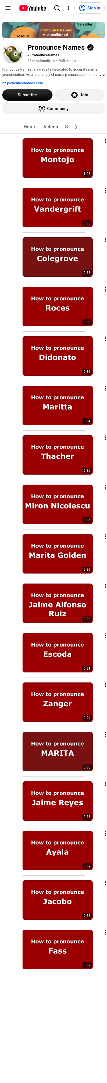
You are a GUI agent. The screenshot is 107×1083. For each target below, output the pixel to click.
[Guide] (8, 8)
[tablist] (53, 127)
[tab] (30, 127)
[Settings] (68, 8)
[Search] (57, 8)
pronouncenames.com (24, 83)
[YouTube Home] (32, 8)
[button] (76, 127)
